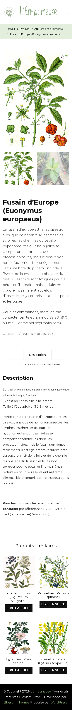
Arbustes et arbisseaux (36, 334)
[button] (62, 57)
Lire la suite (19, 608)
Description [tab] (37, 355)
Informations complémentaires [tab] (37, 364)
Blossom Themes (16, 702)
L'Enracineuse (38, 12)
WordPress (59, 702)
